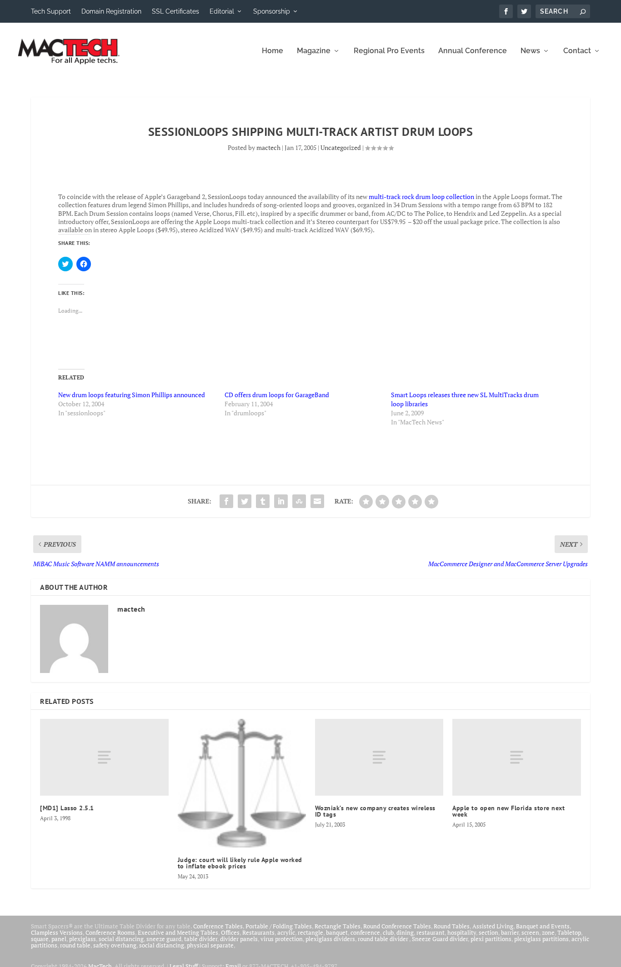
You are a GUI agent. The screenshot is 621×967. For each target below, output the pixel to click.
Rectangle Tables (338, 926)
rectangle (310, 932)
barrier (510, 932)
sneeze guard (163, 939)
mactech (268, 147)
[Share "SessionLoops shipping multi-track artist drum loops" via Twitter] (244, 501)
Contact (577, 51)
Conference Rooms (110, 932)
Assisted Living (492, 926)
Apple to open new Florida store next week (508, 811)
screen (530, 932)
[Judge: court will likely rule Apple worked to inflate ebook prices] (242, 783)
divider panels (239, 939)
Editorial (222, 11)
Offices (230, 932)
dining (405, 932)
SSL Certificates (175, 11)
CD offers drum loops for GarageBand (277, 394)
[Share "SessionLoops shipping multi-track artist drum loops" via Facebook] (226, 501)
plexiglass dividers (330, 939)
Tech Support (51, 11)
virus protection (281, 939)
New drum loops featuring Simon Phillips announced (131, 394)
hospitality (461, 932)
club (388, 932)
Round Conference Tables (397, 926)
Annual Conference (472, 51)
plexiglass (82, 939)
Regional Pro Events (389, 51)
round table (75, 945)
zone (548, 932)
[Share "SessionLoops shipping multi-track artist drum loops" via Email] (317, 501)
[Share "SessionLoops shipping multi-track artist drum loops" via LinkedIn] (281, 501)
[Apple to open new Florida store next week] (516, 757)
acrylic (286, 932)
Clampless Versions (57, 932)
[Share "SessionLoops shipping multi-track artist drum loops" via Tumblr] (263, 501)
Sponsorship (271, 11)
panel (58, 939)
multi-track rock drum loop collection (421, 196)
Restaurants (258, 932)
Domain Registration (111, 11)
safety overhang (114, 945)
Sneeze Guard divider (440, 939)
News (530, 51)
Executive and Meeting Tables (178, 932)
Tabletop (569, 932)
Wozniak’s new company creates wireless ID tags (375, 811)
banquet (337, 932)
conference (365, 932)
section (488, 932)
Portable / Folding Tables (278, 926)
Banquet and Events (543, 926)
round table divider (383, 939)
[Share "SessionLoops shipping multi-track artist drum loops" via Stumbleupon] (299, 501)
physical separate (210, 945)
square (40, 939)
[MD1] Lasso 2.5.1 (67, 808)
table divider (200, 939)
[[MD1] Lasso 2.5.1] (104, 757)
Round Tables (452, 926)
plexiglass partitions (541, 939)
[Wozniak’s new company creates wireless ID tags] (379, 757)
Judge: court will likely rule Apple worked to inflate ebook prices (240, 863)
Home (272, 51)
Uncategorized (341, 147)
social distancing (121, 939)
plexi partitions (491, 939)
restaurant (430, 932)
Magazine (314, 51)
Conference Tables (218, 926)
